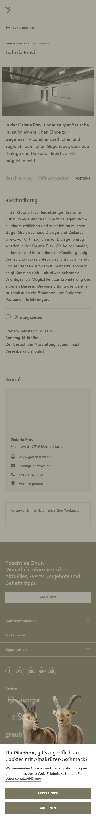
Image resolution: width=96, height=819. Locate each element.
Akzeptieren (48, 793)
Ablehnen (48, 808)
